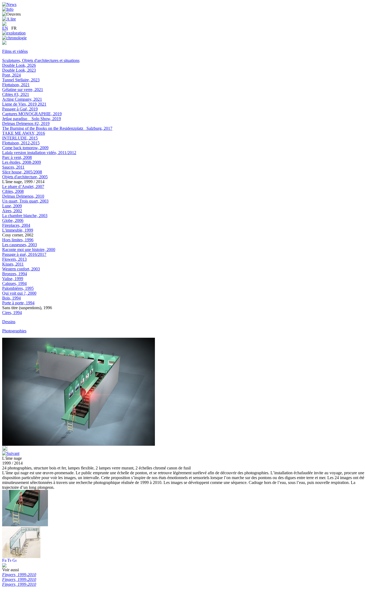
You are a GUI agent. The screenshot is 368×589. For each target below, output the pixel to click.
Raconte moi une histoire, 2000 (28, 249)
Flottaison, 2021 (16, 84)
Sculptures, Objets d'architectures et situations (40, 60)
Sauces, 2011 (13, 167)
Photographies (14, 331)
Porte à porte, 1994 (18, 303)
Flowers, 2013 (14, 259)
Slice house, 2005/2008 (22, 172)
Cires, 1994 (12, 312)
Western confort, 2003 (21, 269)
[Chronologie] (14, 38)
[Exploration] (14, 33)
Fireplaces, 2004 (16, 225)
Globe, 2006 (12, 220)
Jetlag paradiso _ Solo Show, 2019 (31, 118)
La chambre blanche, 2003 (24, 215)
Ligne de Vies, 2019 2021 (24, 104)
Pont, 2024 (11, 75)
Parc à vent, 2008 (17, 157)
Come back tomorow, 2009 (25, 147)
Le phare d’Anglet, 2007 (23, 186)
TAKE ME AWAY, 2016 (23, 133)
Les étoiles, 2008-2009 (21, 162)
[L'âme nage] (21, 556)
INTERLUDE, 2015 (20, 138)
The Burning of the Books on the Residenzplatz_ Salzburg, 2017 (57, 128)
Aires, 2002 (12, 210)
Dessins (8, 321)
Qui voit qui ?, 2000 (19, 293)
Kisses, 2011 (13, 264)
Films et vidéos (15, 51)
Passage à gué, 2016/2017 (24, 254)
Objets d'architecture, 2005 (25, 177)
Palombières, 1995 (18, 288)
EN (5, 28)
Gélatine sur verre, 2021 (22, 89)
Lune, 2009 (12, 206)
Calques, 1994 (14, 283)
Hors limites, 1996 (17, 240)
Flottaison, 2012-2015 (21, 143)
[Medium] (4, 43)
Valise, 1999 (12, 278)
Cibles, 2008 (13, 191)
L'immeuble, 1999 (17, 230)
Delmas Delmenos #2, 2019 (26, 123)
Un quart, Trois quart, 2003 (25, 201)
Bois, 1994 (11, 298)
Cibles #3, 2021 (15, 94)
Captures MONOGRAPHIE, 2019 (32, 113)
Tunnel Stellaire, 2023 (21, 80)
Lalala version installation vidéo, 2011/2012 (39, 152)
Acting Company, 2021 (22, 99)
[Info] (7, 9)
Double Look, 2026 (19, 65)
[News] (9, 4)
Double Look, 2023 (19, 70)
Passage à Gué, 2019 (20, 109)
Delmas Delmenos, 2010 (23, 196)
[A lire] (9, 19)
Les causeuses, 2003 (19, 244)
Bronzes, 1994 (14, 273)
